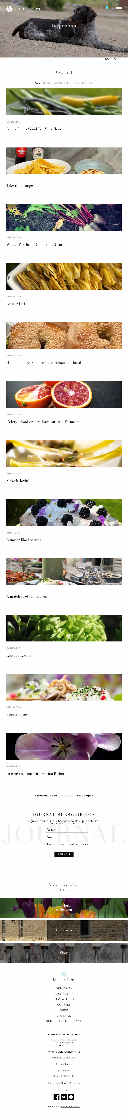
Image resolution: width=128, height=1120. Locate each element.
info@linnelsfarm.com (68, 1083)
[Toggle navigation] (119, 9)
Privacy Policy (64, 1064)
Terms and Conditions (64, 1057)
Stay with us (64, 999)
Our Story (64, 988)
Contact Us (64, 994)
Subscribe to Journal (64, 1021)
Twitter (64, 1097)
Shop (64, 1010)
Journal (64, 1016)
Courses (64, 1005)
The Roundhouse (70, 1106)
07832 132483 (68, 1076)
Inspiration (83, 82)
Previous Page (47, 795)
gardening (62, 82)
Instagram (71, 1097)
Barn (47, 82)
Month (110, 59)
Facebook (57, 1097)
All (37, 82)
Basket (109, 8)
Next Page (83, 795)
